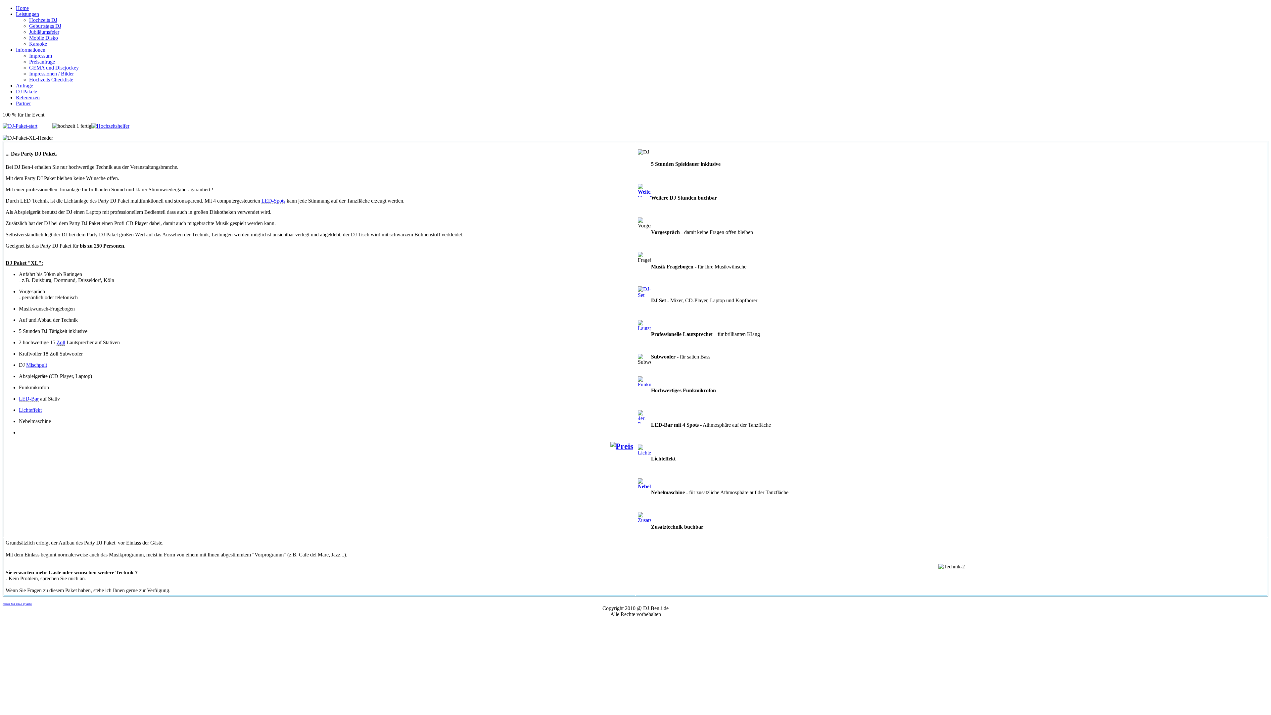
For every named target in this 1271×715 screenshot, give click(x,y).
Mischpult (36, 365)
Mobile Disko (43, 38)
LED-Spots (273, 201)
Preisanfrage (42, 62)
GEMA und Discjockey (54, 68)
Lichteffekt (30, 410)
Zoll (61, 342)
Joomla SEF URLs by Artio (17, 603)
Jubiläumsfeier (44, 32)
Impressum (40, 56)
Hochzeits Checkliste (51, 79)
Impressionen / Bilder (51, 73)
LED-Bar (29, 399)
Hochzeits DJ (43, 20)
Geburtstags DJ (45, 26)
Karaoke (38, 44)
